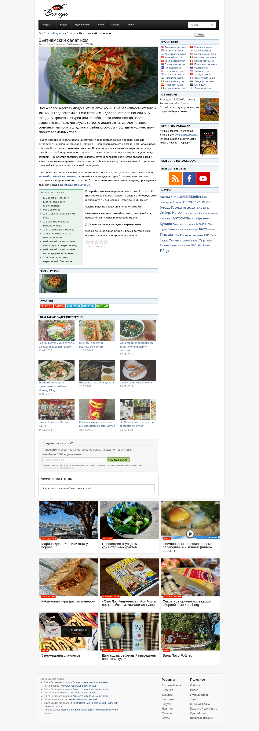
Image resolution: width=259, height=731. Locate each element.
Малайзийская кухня (205, 54)
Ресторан (186, 235)
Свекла (164, 240)
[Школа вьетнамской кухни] (138, 370)
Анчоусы (175, 197)
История (178, 212)
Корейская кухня (203, 50)
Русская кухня (201, 67)
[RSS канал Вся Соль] (176, 184)
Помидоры (170, 235)
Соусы (166, 717)
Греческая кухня (173, 67)
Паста (202, 229)
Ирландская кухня (174, 81)
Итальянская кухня (175, 88)
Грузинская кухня (174, 71)
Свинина (175, 240)
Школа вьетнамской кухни (136, 382)
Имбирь (166, 212)
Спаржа (193, 240)
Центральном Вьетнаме (75, 184)
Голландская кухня (175, 64)
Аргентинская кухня (175, 54)
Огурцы (163, 229)
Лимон (176, 224)
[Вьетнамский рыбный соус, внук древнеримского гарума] (97, 409)
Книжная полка (111, 596)
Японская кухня (202, 88)
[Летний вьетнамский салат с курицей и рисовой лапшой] (56, 330)
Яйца (164, 250)
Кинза (193, 218)
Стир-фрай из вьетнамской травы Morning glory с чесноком (137, 346)
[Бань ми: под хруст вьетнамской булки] (97, 330)
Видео (166, 539)
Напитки (167, 708)
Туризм (164, 245)
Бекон (203, 197)
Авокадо (165, 196)
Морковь (88, 306)
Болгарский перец (171, 202)
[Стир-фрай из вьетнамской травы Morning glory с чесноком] (138, 330)
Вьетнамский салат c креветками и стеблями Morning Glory (52, 386)
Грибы (198, 207)
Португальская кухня (205, 64)
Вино (166, 650)
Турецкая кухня (202, 74)
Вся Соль (44, 33)
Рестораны (198, 235)
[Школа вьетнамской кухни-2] (97, 370)
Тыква (173, 245)
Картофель (180, 218)
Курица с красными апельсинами (90, 682)
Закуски (167, 704)
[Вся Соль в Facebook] (189, 184)
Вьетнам (102, 306)
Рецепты (58, 33)
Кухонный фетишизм (203, 708)
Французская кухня (204, 78)
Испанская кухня (174, 85)
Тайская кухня (201, 71)
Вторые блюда (171, 685)
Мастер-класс (187, 224)
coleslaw (43, 148)
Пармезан (192, 229)
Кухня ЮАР (200, 85)
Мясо (211, 224)
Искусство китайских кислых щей (90, 689)
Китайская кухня (203, 47)
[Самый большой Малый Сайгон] (56, 409)
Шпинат (206, 245)
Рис (206, 235)
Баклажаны (190, 196)
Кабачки (165, 218)
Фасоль (181, 245)
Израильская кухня (175, 74)
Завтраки (168, 699)
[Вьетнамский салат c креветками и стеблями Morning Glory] (56, 370)
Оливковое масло (177, 229)
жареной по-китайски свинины (57, 176)
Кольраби (73, 306)
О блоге (195, 685)
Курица (166, 224)
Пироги (211, 229)
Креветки (203, 218)
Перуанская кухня (204, 61)
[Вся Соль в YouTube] (203, 184)
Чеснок (196, 245)
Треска (209, 241)
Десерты (167, 694)
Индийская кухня (174, 78)
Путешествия (49, 539)
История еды (192, 213)
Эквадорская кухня (204, 81)
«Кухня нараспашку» (186, 134)
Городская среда (183, 207)
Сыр (202, 240)
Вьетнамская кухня (175, 61)
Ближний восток (173, 57)
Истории (107, 539)
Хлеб (188, 245)
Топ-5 (45, 650)
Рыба (213, 235)
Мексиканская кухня (205, 57)
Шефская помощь (112, 650)
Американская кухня (176, 47)
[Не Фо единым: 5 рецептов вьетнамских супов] (138, 409)
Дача (206, 207)
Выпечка (167, 690)
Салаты (71, 33)
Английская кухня (174, 50)
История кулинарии (208, 213)
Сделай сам (48, 596)
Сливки (185, 241)
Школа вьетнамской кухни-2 (96, 382)
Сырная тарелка (172, 596)
